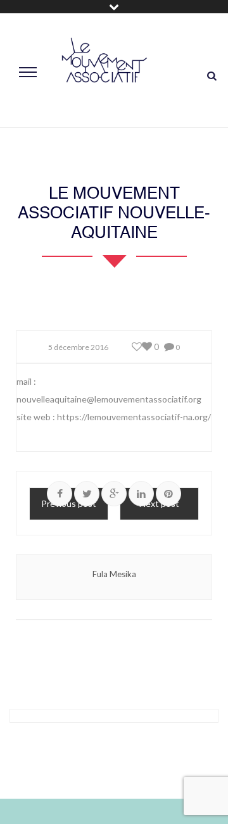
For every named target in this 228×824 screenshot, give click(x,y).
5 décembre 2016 (78, 347)
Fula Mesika (114, 574)
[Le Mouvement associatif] (104, 70)
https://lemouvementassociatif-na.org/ (134, 416)
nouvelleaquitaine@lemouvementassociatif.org (108, 399)
